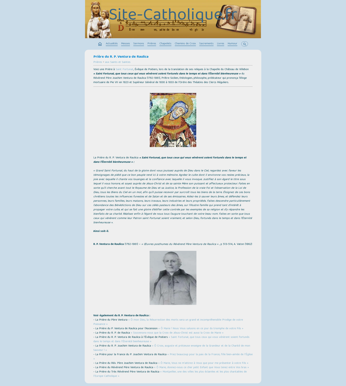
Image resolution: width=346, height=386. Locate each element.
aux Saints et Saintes (117, 62)
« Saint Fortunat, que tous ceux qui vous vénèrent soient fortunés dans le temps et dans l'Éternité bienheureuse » (171, 339)
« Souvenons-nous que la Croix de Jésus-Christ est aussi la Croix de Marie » (177, 333)
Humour (232, 43)
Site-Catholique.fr (173, 16)
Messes (125, 43)
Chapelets (165, 43)
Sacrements (206, 43)
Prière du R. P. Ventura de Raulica (120, 57)
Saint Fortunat (124, 69)
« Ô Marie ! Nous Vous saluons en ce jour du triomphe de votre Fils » (200, 328)
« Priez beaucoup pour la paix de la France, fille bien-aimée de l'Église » (173, 356)
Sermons (138, 43)
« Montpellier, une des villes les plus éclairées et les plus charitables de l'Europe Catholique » (170, 374)
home (100, 44)
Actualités (112, 43)
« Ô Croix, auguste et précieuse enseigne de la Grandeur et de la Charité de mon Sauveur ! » (171, 348)
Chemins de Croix (185, 43)
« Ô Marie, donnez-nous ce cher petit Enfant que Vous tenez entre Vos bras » (201, 367)
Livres (220, 43)
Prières (151, 43)
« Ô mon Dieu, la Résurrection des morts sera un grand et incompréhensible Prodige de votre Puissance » (168, 322)
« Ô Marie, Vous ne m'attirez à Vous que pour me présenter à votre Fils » (203, 363)
